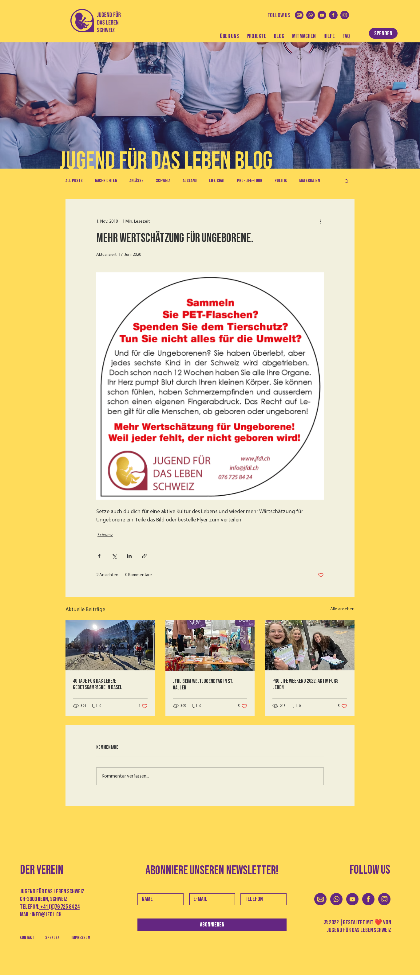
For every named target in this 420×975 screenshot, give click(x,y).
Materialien (309, 181)
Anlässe (136, 181)
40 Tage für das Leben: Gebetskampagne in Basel (97, 684)
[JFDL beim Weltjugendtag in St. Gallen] (210, 645)
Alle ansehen (342, 609)
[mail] (299, 15)
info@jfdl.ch (46, 914)
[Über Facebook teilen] (99, 556)
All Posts (74, 181)
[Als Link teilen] (144, 556)
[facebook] (333, 15)
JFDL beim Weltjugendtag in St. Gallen (203, 684)
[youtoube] (322, 15)
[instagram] (344, 15)
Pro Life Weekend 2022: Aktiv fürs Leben (305, 684)
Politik (281, 181)
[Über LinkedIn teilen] (129, 556)
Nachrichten (106, 181)
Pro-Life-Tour (249, 181)
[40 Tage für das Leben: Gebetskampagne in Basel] (110, 645)
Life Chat (217, 181)
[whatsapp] (310, 15)
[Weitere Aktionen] (320, 221)
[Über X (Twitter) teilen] (114, 556)
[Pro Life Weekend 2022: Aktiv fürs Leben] (310, 645)
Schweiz (163, 181)
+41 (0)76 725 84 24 (59, 907)
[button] (347, 180)
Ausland (190, 181)
